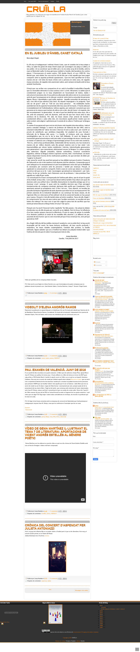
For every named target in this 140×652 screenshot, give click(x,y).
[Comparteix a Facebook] (64, 293)
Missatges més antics (81, 590)
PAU (54, 416)
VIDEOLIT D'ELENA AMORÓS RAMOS (50, 307)
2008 (101, 625)
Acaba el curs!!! (99, 371)
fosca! (95, 170)
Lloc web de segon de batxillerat (102, 184)
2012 (101, 618)
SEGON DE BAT (99, 280)
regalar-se (96, 168)
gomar (43, 416)
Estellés (44, 513)
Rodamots (96, 49)
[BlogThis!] (60, 293)
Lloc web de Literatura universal (101, 201)
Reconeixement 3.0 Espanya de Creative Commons (85, 632)
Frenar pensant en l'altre (99, 72)
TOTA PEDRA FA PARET (102, 309)
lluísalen (83, 641)
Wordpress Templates (71, 641)
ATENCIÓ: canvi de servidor (102, 419)
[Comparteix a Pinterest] (66, 293)
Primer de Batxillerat (98, 198)
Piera (57, 416)
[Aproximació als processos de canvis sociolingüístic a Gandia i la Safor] (55, 623)
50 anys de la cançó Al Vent (100, 38)
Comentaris (98, 265)
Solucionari (28, 410)
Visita (4, 622)
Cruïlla (83, 27)
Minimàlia (97, 152)
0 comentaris (53, 293)
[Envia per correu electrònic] (59, 293)
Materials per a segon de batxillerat (102, 223)
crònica (47, 535)
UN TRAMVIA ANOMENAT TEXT (104, 361)
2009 (101, 623)
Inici (25, 1)
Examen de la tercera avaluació (101, 61)
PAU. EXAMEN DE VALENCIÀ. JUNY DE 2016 (55, 369)
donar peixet (96, 177)
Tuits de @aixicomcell (99, 30)
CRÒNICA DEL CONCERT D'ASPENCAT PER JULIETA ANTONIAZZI (55, 527)
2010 (101, 622)
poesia (51, 358)
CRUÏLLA (74, 637)
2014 (101, 614)
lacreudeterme (99, 381)
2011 (101, 620)
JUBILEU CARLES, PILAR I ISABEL (104, 311)
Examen (27, 407)
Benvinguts (77, 22)
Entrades (97, 262)
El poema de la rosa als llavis (101, 210)
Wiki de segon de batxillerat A (101, 195)
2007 (101, 627)
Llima (96, 405)
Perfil (57, 1)
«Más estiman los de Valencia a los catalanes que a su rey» (104, 298)
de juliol (104, 607)
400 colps (98, 417)
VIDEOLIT (57, 358)
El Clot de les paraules (101, 348)
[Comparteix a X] (62, 293)
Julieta (49, 581)
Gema (48, 513)
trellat (94, 172)
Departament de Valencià (102, 334)
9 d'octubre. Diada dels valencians (104, 336)
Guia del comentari (98, 229)
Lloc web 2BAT (32, 1)
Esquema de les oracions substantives (101, 282)
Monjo (47, 416)
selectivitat (63, 416)
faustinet (97, 323)
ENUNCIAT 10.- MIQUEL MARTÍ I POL (105, 362)
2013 (101, 616)
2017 (101, 605)
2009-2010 (107, 206)
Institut (52, 1)
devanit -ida (96, 175)
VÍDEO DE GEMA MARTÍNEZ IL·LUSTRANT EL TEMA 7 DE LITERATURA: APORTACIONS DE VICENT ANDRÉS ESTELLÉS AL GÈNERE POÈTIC (56, 433)
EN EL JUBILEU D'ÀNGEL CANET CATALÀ (54, 53)
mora (51, 416)
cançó (43, 358)
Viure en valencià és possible (103, 296)
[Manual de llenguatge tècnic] (44, 623)
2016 (101, 611)
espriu (47, 358)
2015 (101, 613)
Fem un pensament (43, 1)
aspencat (44, 581)
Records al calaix (76, 379)
